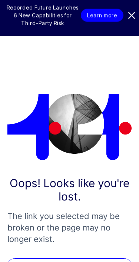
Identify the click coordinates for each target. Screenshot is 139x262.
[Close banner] (131, 20)
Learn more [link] (102, 20)
